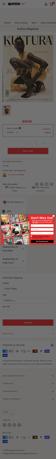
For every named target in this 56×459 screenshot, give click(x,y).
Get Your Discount (42, 241)
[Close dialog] (53, 216)
